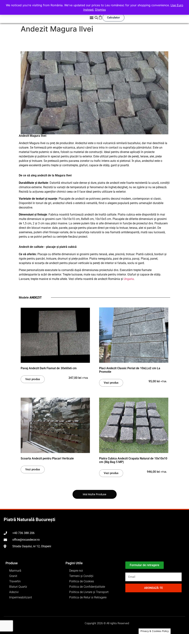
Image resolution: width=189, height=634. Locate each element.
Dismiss (100, 9)
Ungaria (129, 279)
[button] (91, 18)
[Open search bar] (96, 17)
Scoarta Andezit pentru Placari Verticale (47, 458)
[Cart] (100, 17)
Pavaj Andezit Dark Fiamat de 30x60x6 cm (49, 368)
